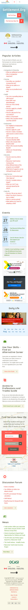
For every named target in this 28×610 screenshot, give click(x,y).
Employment (7, 123)
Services (14, 2)
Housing (6, 79)
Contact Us (14, 597)
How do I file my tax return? (14, 193)
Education (7, 155)
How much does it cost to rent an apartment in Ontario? (11, 320)
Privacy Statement (18, 584)
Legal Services (8, 174)
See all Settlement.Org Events (13, 251)
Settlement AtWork (14, 589)
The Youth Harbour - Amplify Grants (14, 542)
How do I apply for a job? (13, 129)
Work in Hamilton (9, 486)
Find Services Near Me (12, 21)
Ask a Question (8, 508)
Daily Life (6, 191)
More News (6, 551)
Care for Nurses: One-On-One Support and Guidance (17, 239)
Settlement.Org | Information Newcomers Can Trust (7, 2)
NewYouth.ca (14, 591)
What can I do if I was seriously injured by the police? (12, 186)
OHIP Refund (7, 498)
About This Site (14, 595)
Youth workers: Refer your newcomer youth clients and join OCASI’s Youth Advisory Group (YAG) (14, 528)
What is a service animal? (13, 199)
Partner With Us (14, 599)
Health (6, 94)
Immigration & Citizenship (11, 70)
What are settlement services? (14, 72)
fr (19, 2)
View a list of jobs (9, 371)
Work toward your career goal (11, 406)
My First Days (12, 15)
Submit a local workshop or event (14, 249)
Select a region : (9, 432)
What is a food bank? (12, 116)
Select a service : (9, 440)
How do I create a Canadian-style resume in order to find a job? (14, 133)
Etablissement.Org (14, 587)
